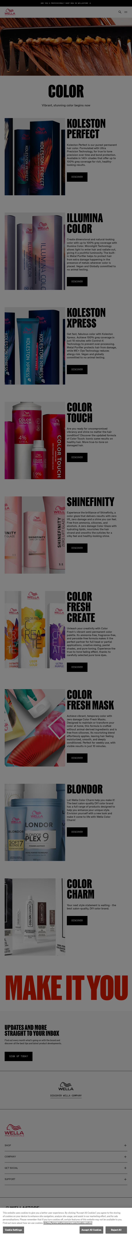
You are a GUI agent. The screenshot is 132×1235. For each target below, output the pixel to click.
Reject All (116, 1230)
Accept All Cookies (91, 1230)
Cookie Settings (13, 1230)
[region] (66, 1221)
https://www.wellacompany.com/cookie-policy (68, 1223)
